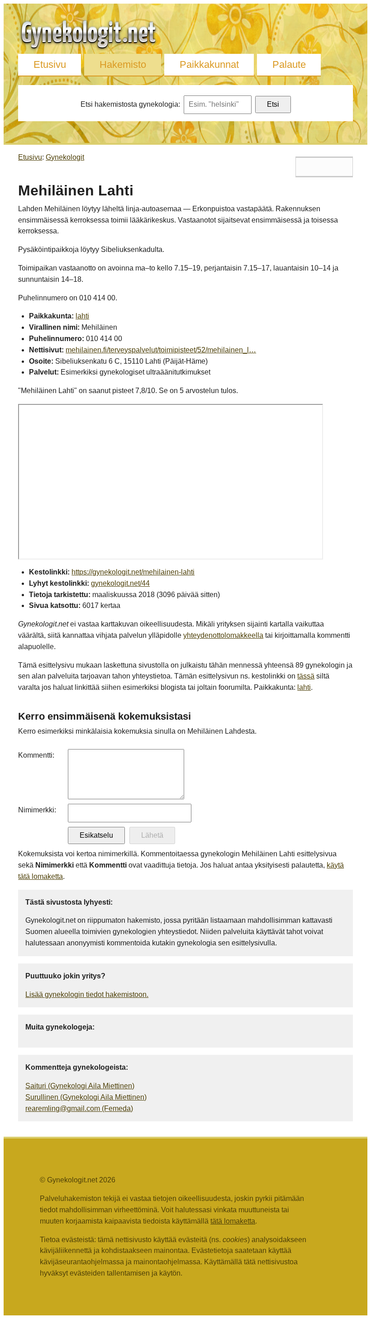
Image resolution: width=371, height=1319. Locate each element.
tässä (305, 676)
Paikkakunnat (209, 64)
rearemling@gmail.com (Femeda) (79, 1108)
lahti (82, 316)
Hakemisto (123, 64)
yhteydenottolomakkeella (223, 635)
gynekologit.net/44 (120, 583)
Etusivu (49, 64)
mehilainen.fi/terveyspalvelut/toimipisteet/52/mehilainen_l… (161, 350)
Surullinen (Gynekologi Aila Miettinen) (86, 1097)
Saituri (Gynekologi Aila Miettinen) (79, 1086)
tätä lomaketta (232, 1221)
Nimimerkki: (37, 810)
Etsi (273, 104)
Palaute (289, 64)
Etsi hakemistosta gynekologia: (130, 104)
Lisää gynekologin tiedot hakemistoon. (86, 994)
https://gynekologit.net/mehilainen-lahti (133, 572)
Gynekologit (65, 157)
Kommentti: (36, 755)
